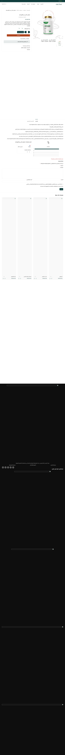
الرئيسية (28, 10)
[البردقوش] (55, 237)
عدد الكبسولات (27, 28)
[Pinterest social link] (4, 1)
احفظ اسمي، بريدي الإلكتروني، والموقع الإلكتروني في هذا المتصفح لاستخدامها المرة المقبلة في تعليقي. (44, 184)
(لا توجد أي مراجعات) (22, 17)
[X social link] (7, 1)
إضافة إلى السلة (20, 32)
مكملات (24, 10)
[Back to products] (28, 12)
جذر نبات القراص (44, 276)
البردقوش (60, 276)
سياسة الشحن (53, 465)
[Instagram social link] (5, 1)
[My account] (12, 4)
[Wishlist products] (9, 4)
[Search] (10, 4)
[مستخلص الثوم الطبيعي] (24, 237)
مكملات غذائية (19, 10)
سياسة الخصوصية (12, 465)
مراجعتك (61, 167)
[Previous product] (29, 12)
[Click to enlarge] (61, 37)
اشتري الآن (18, 35)
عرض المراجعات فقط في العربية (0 (57, 159)
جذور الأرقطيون (13, 276)
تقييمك (61, 165)
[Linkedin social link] (22, 49)
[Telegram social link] (21, 49)
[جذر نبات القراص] (40, 237)
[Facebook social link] (8, 1)
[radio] (22, 29)
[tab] (36, 120)
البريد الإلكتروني (29, 179)
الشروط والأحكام (33, 465)
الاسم (62, 179)
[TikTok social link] (3, 1)
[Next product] (26, 12)
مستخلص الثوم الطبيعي (27, 276)
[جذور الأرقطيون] (9, 237)
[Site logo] (59, 4)
